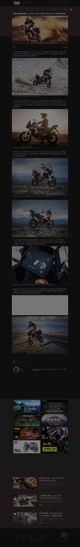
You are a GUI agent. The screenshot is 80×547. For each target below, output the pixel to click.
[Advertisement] (40, 19)
